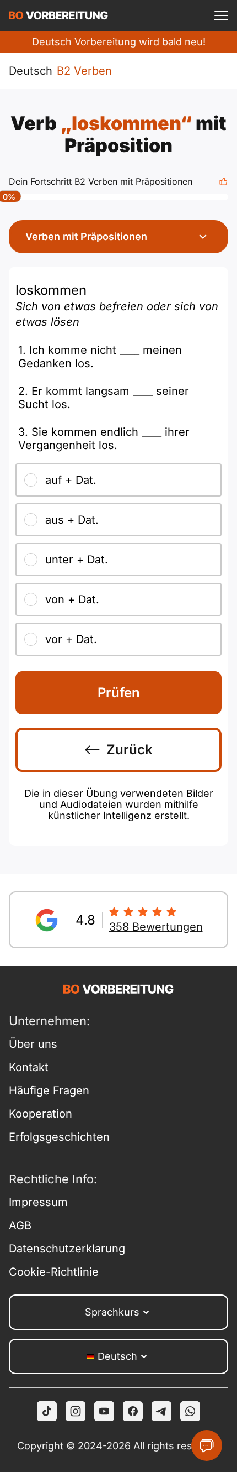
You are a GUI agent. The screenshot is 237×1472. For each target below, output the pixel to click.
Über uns (33, 1044)
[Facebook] (133, 1411)
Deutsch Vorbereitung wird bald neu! (119, 42)
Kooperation (40, 1114)
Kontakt (29, 1067)
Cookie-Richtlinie (54, 1272)
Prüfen (119, 693)
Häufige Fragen (49, 1090)
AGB (20, 1225)
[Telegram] (161, 1411)
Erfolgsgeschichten (59, 1137)
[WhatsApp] (190, 1411)
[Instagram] (75, 1411)
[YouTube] (104, 1411)
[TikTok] (47, 1411)
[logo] (58, 15)
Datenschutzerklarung (63, 1249)
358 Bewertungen (156, 927)
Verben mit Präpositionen (86, 236)
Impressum (38, 1202)
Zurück (129, 750)
